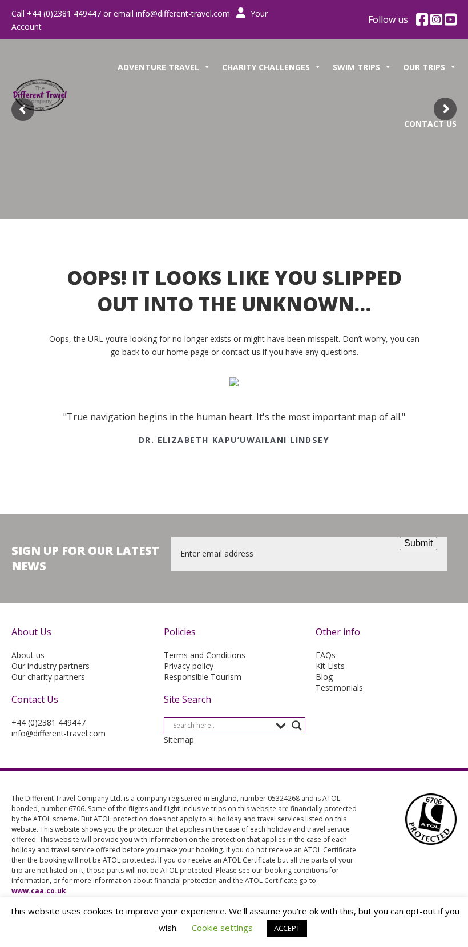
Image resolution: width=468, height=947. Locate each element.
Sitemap (179, 739)
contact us (240, 351)
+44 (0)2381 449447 (48, 722)
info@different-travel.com (183, 13)
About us (28, 655)
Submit (418, 543)
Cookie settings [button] (222, 927)
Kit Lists (330, 665)
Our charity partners (48, 676)
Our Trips (424, 67)
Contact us (430, 123)
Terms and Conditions (204, 655)
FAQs (326, 655)
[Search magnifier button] (297, 726)
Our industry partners (50, 665)
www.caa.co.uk (38, 891)
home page (188, 351)
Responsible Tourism (202, 676)
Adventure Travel (158, 67)
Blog (324, 676)
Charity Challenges (266, 67)
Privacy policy (188, 665)
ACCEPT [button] (287, 928)
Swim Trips (356, 67)
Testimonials (339, 687)
